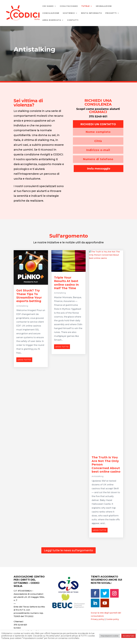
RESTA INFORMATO (91, 13)
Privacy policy (97, 619)
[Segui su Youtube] (104, 603)
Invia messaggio (98, 168)
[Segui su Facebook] (95, 593)
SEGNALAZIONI (104, 6)
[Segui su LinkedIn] (95, 603)
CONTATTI (72, 20)
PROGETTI (111, 13)
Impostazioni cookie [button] (109, 636)
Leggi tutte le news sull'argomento (68, 550)
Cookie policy (112, 619)
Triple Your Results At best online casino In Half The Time (66, 283)
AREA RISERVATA (51, 20)
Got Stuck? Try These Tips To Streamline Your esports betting (29, 296)
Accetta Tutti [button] (128, 636)
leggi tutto (24, 360)
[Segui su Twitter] (104, 593)
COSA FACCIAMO (69, 6)
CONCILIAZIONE (50, 13)
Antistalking (22, 306)
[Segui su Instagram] (114, 593)
